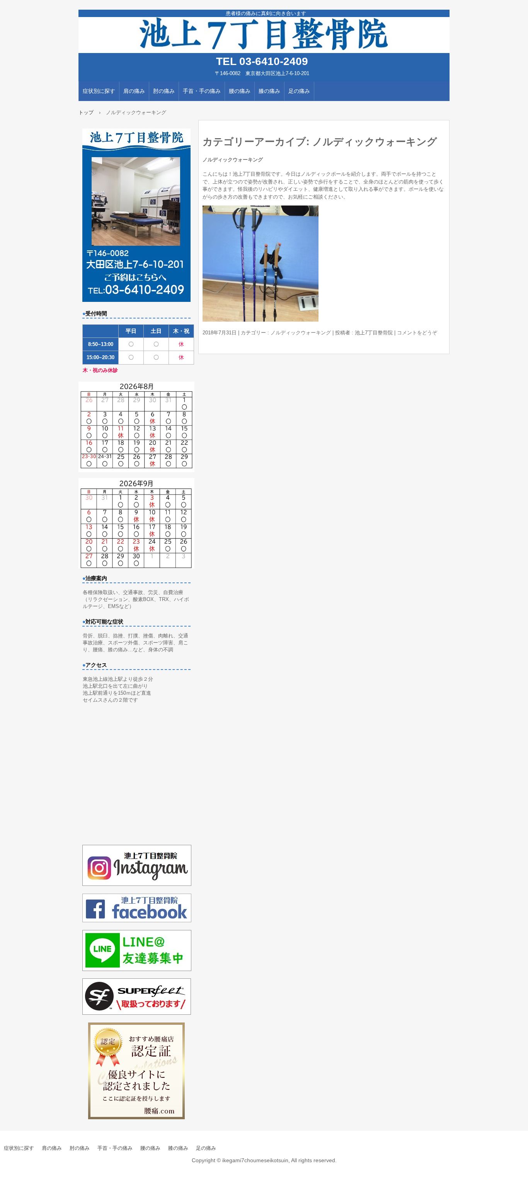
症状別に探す (99, 91)
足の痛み (299, 91)
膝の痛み (269, 91)
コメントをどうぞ (417, 333)
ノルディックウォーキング (233, 160)
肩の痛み (134, 91)
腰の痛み (239, 91)
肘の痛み (164, 91)
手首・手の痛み (202, 91)
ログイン (518, 1176)
